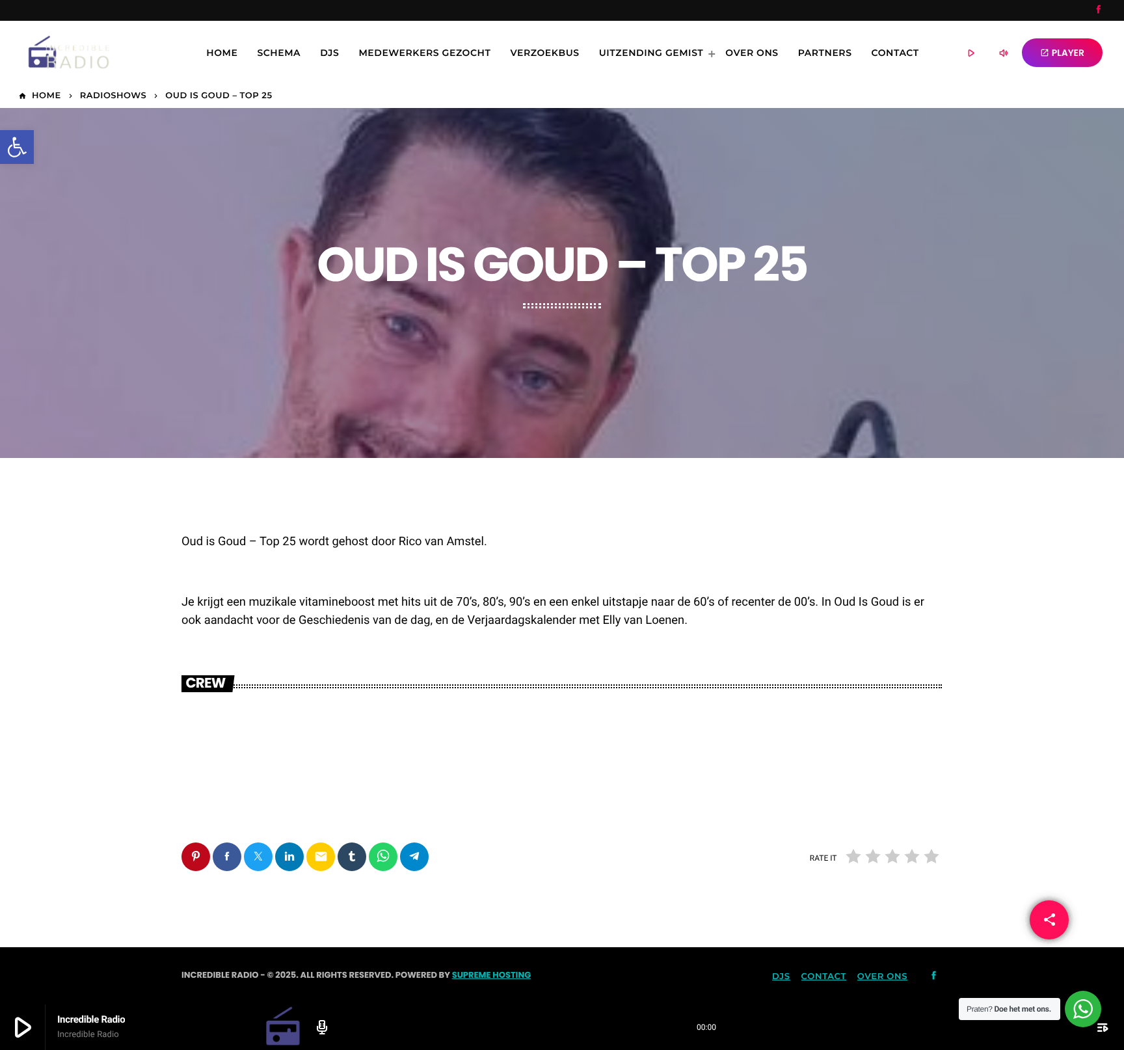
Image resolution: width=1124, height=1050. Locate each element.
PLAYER (1062, 52)
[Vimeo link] (59, 53)
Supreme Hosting (491, 975)
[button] (17, 147)
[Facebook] (1098, 10)
